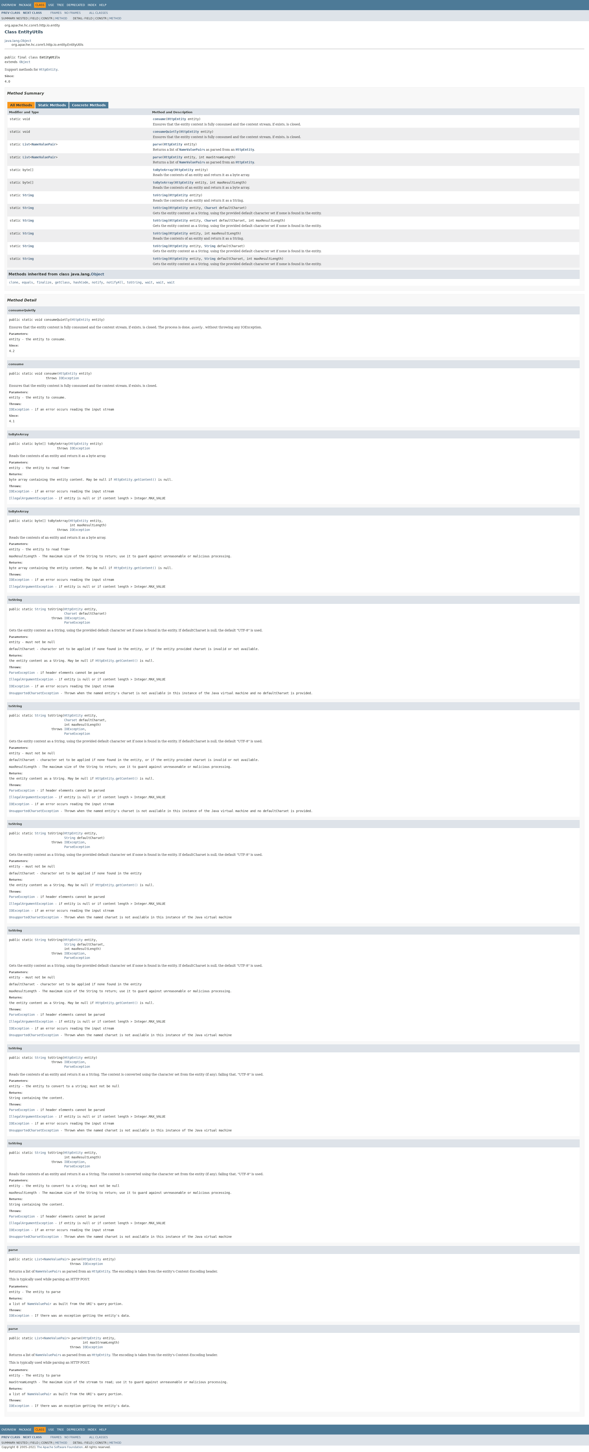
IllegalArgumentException (31, 498)
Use (51, 5)
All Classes (98, 12)
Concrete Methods (89, 105)
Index (92, 5)
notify (97, 282)
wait (149, 282)
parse (157, 144)
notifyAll (115, 282)
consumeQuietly (166, 131)
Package (25, 5)
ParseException (77, 622)
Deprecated (76, 5)
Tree (60, 5)
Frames (56, 12)
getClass (62, 282)
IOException (69, 378)
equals (27, 282)
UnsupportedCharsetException (34, 693)
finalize (44, 282)
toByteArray (163, 170)
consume (159, 119)
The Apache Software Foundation (60, 1447)
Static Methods (52, 105)
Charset (210, 208)
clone (13, 282)
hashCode (80, 282)
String (28, 195)
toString (160, 195)
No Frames (72, 12)
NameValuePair (44, 144)
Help (102, 5)
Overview (8, 5)
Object (24, 62)
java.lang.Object (18, 41)
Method (61, 18)
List (26, 144)
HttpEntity (176, 119)
